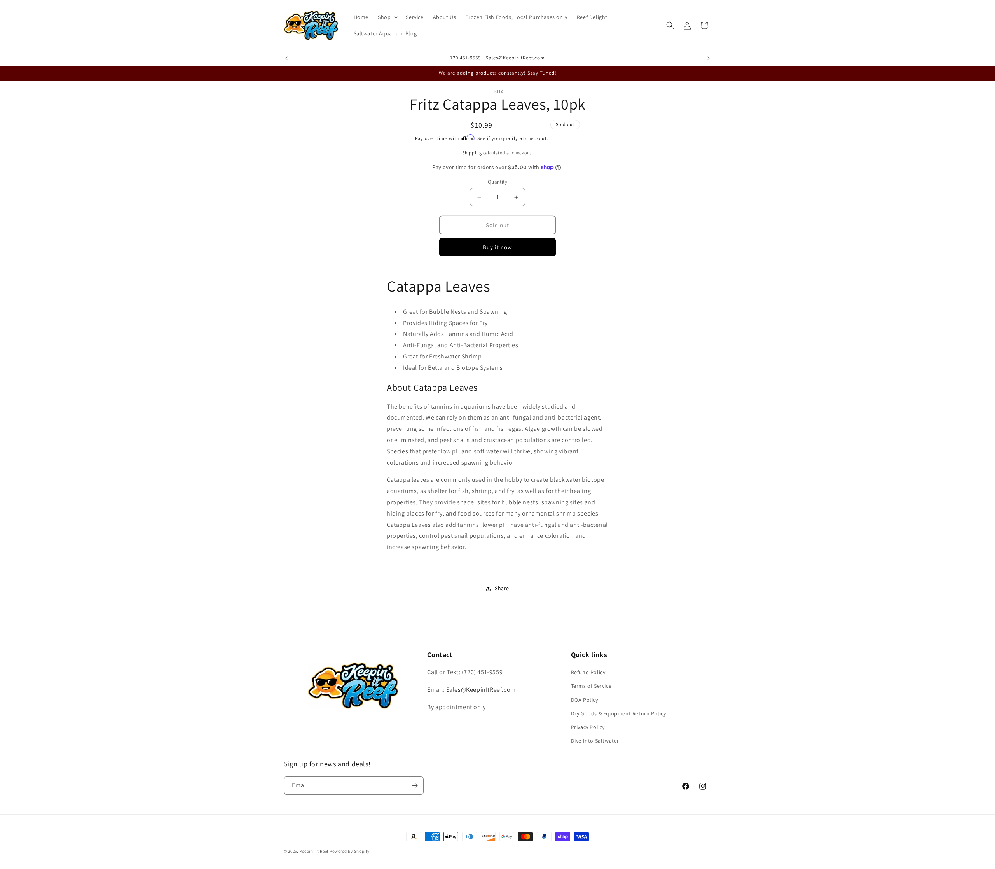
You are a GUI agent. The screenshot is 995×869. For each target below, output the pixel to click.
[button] (387, 17)
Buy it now (497, 247)
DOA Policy (584, 699)
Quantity (497, 181)
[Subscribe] (414, 785)
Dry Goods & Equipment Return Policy (618, 713)
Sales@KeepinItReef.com (481, 689)
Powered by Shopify (350, 851)
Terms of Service (591, 685)
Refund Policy (588, 672)
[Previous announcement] (286, 58)
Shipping (472, 153)
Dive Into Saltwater (595, 740)
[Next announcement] (708, 58)
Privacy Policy (588, 727)
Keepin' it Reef (314, 851)
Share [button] (502, 588)
